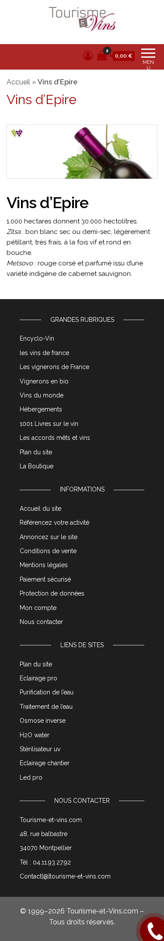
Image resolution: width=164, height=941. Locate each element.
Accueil (18, 82)
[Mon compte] (88, 55)
